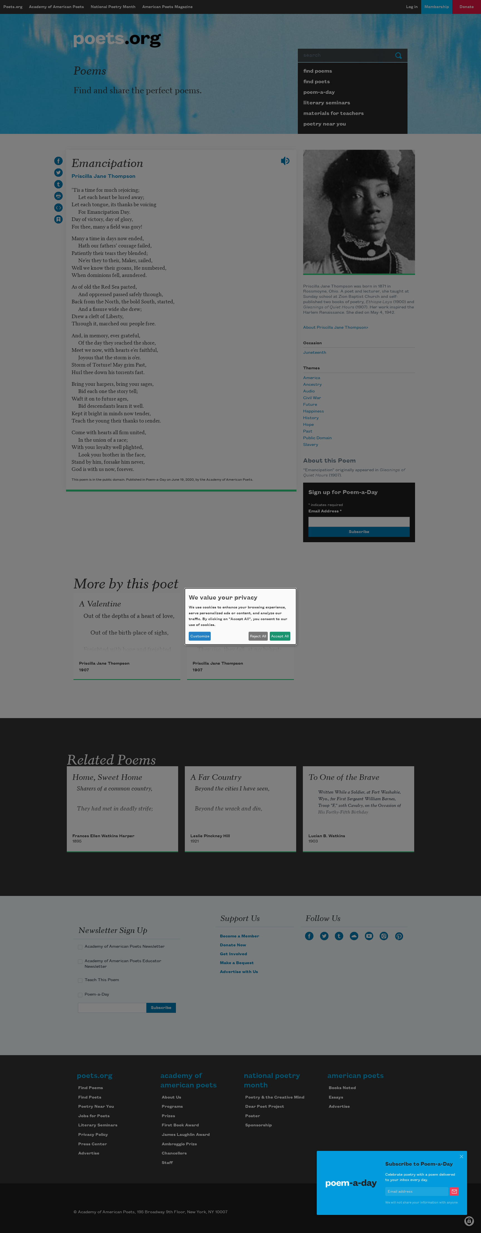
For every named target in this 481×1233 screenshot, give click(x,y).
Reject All (258, 636)
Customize (199, 636)
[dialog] (240, 616)
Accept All (280, 636)
